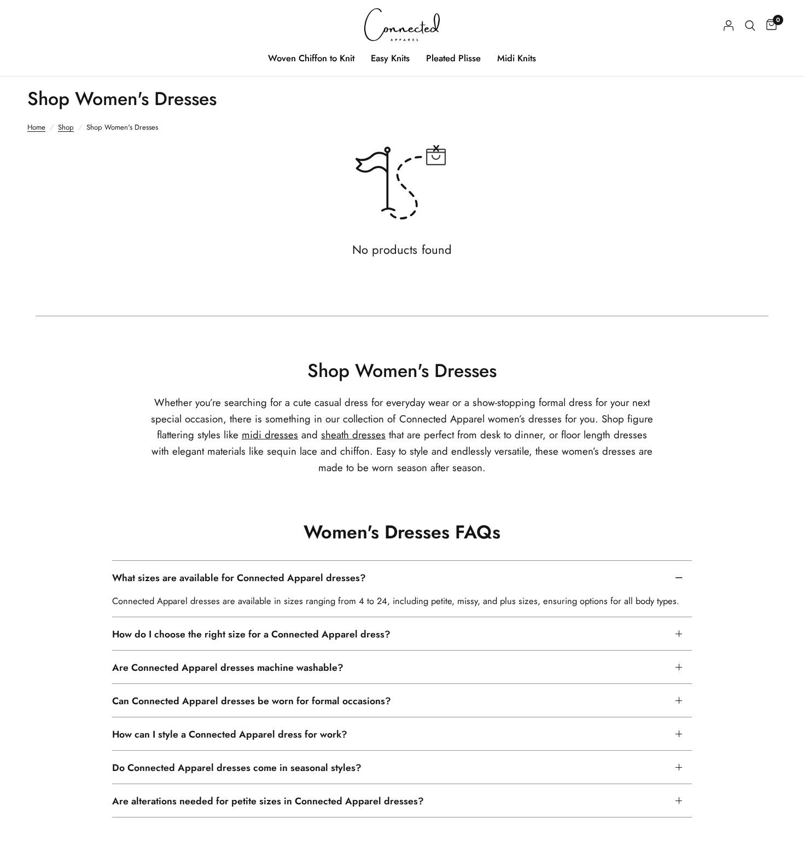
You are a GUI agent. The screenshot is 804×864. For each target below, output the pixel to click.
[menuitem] (311, 58)
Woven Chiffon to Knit (311, 58)
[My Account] (728, 25)
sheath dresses (353, 434)
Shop (66, 127)
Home (36, 127)
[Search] (750, 25)
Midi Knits (516, 58)
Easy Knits (390, 58)
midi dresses (270, 434)
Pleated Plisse (453, 58)
